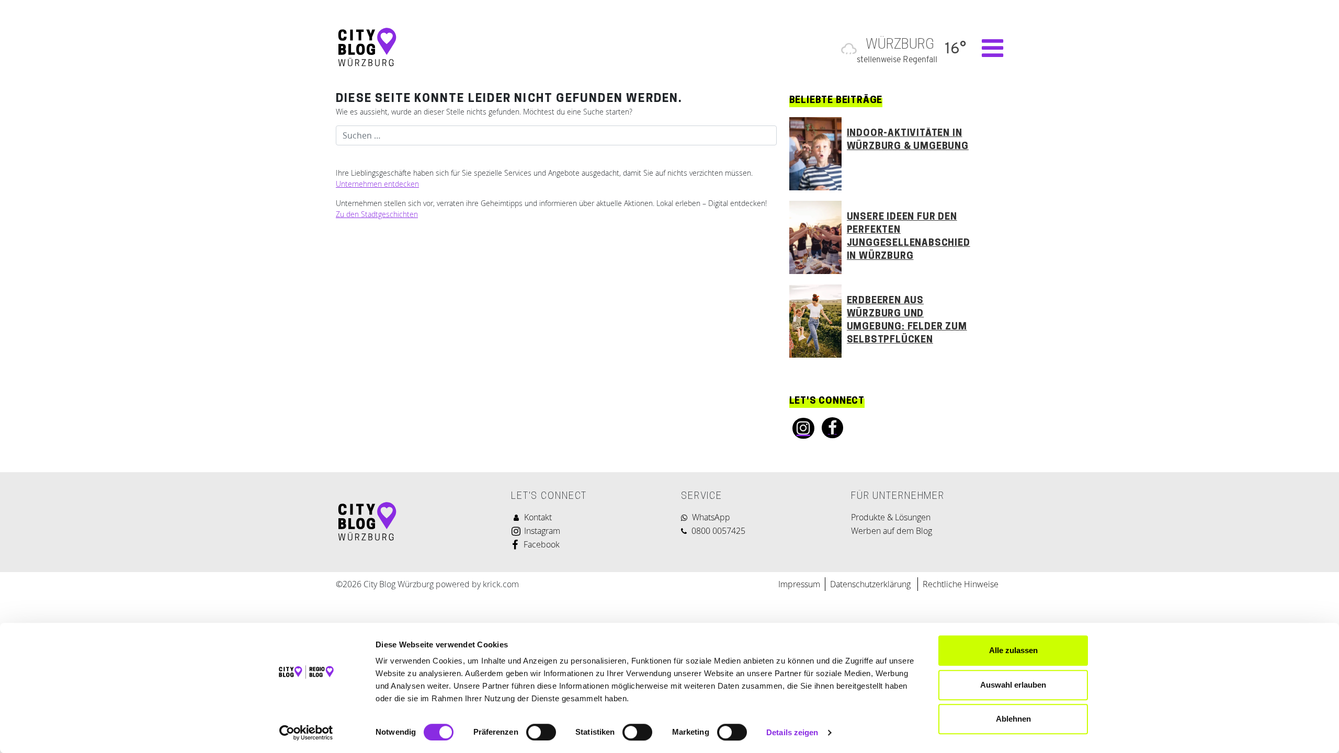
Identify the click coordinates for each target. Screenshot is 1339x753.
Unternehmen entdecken (377, 184)
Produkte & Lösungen (891, 517)
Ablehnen (1013, 718)
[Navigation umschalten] (987, 48)
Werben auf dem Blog (891, 531)
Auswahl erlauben (1013, 684)
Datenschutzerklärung (871, 584)
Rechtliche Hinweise (960, 584)
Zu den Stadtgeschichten (377, 214)
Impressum (799, 584)
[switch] (541, 732)
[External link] (800, 428)
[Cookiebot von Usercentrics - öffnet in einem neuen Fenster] (306, 732)
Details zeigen (792, 732)
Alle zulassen (1013, 650)
